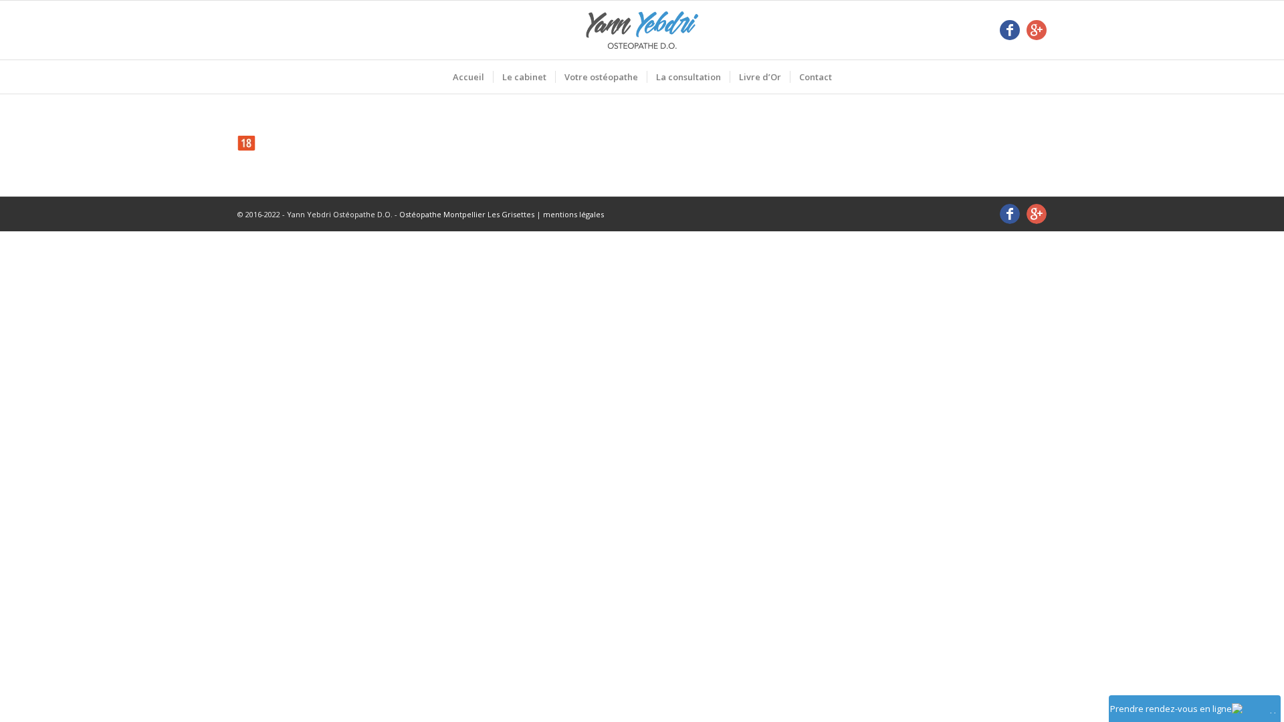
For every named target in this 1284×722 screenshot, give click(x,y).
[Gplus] (1037, 30)
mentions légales (573, 214)
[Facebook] (1010, 30)
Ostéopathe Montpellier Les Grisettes (466, 214)
